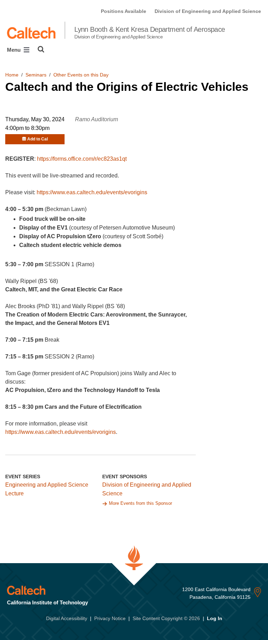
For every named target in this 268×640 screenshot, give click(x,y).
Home (11, 75)
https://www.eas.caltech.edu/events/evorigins (92, 192)
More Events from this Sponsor (140, 503)
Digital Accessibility (66, 618)
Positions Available (123, 11)
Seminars (35, 75)
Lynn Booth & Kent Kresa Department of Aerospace (149, 32)
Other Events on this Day (81, 75)
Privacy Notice (110, 618)
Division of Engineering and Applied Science (208, 11)
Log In (214, 618)
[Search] (41, 49)
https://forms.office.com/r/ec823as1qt (82, 159)
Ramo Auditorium (96, 119)
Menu (14, 50)
